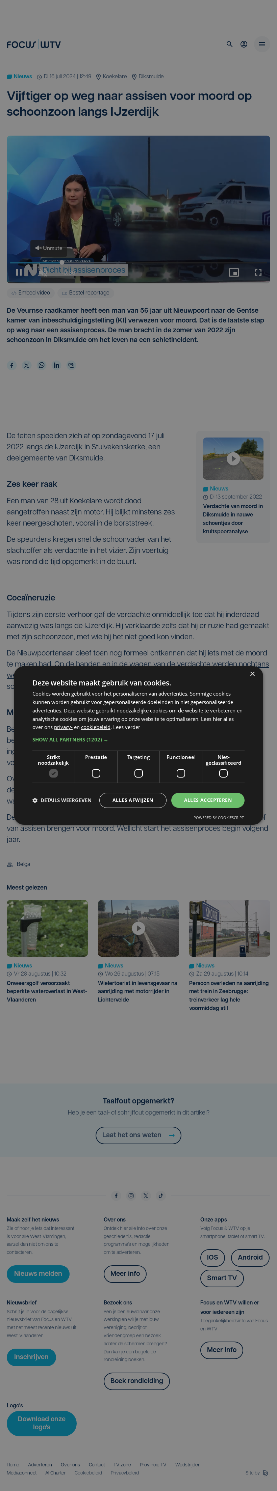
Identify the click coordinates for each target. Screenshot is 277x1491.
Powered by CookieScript (219, 817)
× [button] (252, 674)
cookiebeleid (95, 727)
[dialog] (138, 745)
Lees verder (126, 727)
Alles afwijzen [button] (132, 800)
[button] (138, 739)
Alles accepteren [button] (208, 800)
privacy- (63, 727)
